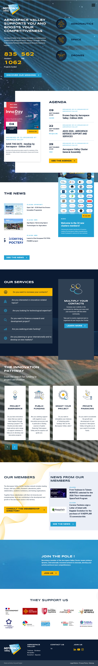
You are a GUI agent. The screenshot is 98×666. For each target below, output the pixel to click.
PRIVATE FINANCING (87, 407)
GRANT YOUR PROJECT (63, 407)
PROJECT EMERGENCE (15, 407)
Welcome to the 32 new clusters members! (72, 224)
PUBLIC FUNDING (39, 407)
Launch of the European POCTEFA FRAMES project (38, 239)
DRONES (77, 56)
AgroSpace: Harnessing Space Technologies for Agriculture (37, 224)
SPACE (76, 40)
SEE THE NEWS (15, 257)
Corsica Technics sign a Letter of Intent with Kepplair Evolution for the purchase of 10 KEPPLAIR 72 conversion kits (80, 511)
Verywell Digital (17, 663)
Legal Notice (74, 663)
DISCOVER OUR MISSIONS (21, 75)
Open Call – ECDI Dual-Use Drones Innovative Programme (38, 209)
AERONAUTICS (82, 24)
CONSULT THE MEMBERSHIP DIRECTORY (22, 510)
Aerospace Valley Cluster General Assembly (75, 150)
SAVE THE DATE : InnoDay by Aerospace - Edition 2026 (20, 145)
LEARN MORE (74, 326)
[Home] (11, 9)
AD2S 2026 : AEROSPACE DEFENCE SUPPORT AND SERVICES (75, 134)
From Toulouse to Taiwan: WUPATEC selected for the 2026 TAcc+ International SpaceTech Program (81, 494)
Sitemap (91, 663)
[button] (15, 447)
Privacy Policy (83, 663)
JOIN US (48, 573)
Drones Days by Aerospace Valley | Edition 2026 (76, 116)
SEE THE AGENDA (61, 161)
